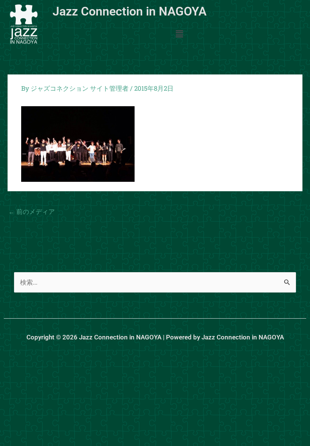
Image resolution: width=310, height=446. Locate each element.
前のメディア (31, 211)
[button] (179, 34)
